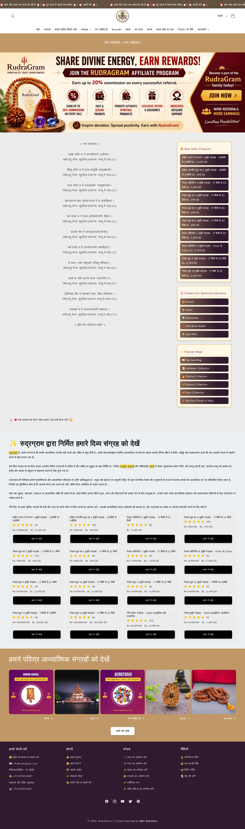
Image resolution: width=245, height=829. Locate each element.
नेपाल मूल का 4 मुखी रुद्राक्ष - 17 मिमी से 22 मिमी (207, 517)
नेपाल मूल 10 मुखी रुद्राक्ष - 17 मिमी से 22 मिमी (92, 582)
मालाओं (131, 466)
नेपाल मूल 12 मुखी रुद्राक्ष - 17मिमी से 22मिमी (205, 582)
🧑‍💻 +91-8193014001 (20, 789)
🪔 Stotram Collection (194, 384)
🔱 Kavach (188, 301)
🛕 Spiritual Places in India (197, 400)
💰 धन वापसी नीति (189, 763)
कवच (46, 718)
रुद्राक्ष (123, 466)
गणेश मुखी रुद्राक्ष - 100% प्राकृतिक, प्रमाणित (206, 613)
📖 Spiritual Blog (192, 360)
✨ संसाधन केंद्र (74, 776)
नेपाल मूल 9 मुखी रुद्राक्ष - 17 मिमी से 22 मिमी (34, 582)
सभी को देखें (122, 731)
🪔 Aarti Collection (193, 392)
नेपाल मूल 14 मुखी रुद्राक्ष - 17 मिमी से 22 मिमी (92, 613)
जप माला (228, 718)
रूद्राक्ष (183, 718)
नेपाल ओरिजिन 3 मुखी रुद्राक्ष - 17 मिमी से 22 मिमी (149, 519)
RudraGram (105, 821)
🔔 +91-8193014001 (20, 776)
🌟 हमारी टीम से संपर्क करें (79, 782)
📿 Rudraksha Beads (194, 326)
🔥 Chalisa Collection (194, 376)
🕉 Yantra (187, 310)
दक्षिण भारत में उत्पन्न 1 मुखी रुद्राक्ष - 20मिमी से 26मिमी (36, 519)
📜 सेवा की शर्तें (187, 776)
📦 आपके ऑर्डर (74, 770)
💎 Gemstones (190, 318)
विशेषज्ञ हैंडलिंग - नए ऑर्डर (21, 770)
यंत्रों (152, 466)
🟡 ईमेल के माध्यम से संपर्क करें (24, 757)
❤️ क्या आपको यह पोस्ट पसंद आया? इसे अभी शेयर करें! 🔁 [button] (43, 420)
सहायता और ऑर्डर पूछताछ (21, 782)
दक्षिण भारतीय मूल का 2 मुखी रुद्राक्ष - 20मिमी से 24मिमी (93, 519)
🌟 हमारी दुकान (73, 757)
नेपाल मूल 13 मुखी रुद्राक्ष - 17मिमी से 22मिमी (34, 613)
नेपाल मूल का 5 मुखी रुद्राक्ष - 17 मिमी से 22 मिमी (36, 551)
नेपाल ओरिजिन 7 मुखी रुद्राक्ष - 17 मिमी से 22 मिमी (151, 551)
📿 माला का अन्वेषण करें (135, 757)
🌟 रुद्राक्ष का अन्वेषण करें (136, 776)
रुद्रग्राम (13, 452)
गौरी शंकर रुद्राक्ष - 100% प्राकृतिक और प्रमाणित (146, 614)
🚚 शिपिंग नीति (187, 770)
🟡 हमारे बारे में (73, 763)
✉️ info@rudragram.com (23, 763)
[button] (13, 16)
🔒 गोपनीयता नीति (189, 757)
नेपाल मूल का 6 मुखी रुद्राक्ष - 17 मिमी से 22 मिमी (93, 551)
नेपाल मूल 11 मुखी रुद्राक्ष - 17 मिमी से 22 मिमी (149, 582)
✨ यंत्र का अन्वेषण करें (135, 763)
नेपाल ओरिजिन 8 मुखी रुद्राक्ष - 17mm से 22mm (208, 551)
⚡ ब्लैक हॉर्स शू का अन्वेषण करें (138, 789)
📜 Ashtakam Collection (195, 368)
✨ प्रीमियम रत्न (131, 782)
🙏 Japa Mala (189, 334)
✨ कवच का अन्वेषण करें (135, 770)
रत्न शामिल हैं (134, 718)
